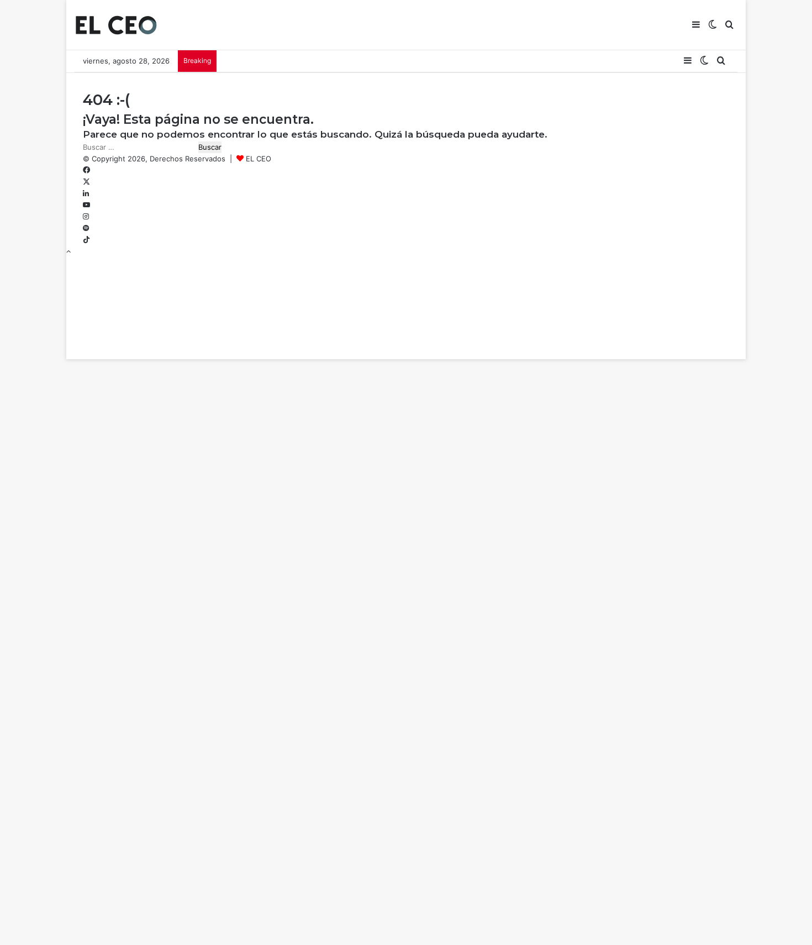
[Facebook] (86, 170)
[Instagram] (86, 216)
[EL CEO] (116, 25)
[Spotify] (86, 228)
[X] (86, 181)
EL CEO (258, 158)
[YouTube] (86, 205)
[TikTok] (86, 239)
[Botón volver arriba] (68, 251)
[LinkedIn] (86, 193)
